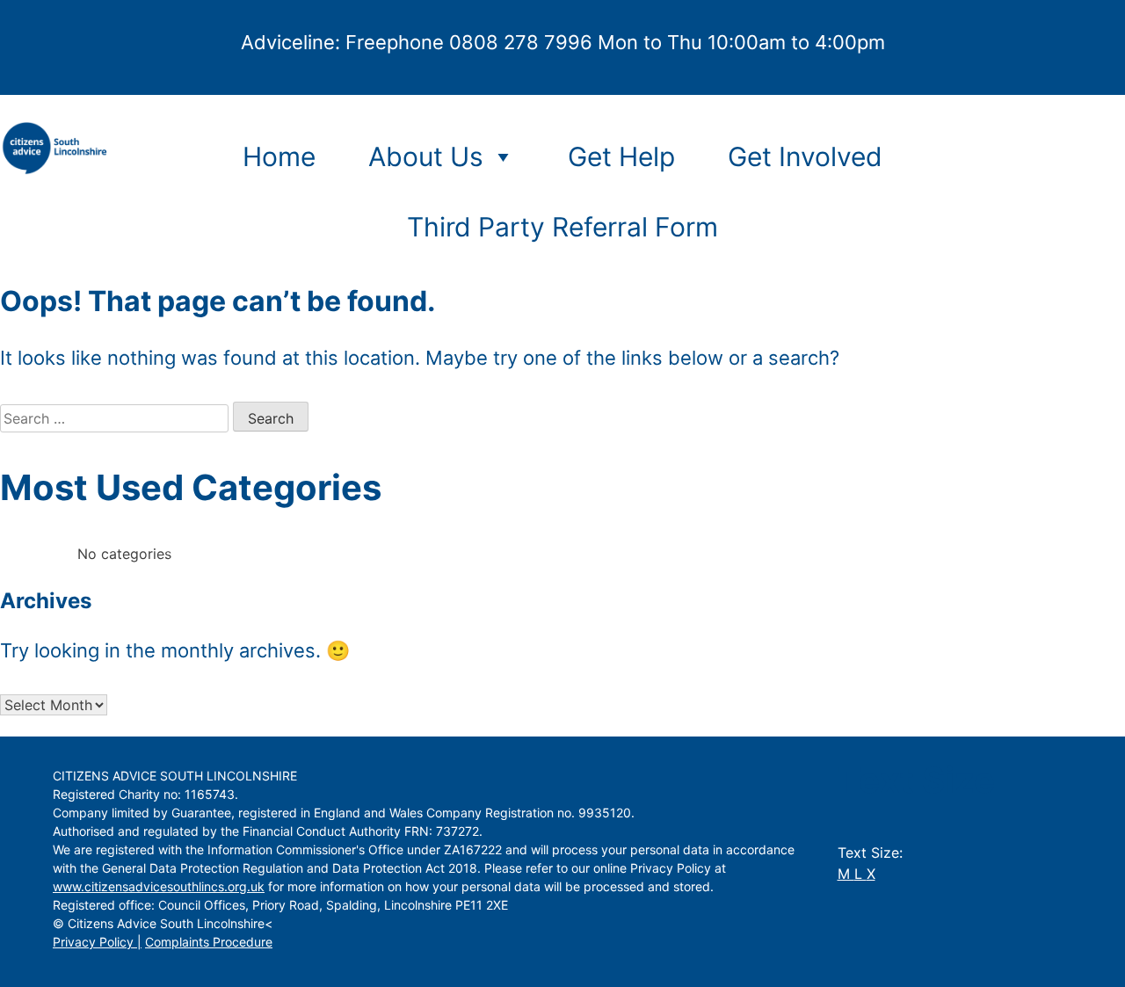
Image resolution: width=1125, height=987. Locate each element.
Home (279, 156)
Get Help (621, 156)
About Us (425, 156)
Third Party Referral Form (562, 227)
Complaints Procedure (208, 941)
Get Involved (805, 156)
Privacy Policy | (97, 941)
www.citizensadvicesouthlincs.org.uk (159, 886)
